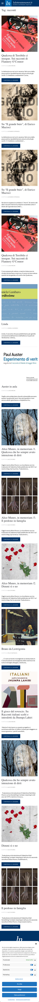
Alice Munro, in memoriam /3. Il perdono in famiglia (19, 519)
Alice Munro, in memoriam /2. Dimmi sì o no (19, 584)
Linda (5, 324)
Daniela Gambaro (13, 328)
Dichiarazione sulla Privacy (23, 999)
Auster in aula (9, 386)
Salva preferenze (19, 995)
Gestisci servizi (19, 979)
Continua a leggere (11, 80)
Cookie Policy (11, 999)
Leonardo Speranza (14, 131)
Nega (19, 989)
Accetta (19, 984)
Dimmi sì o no (10, 845)
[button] (36, 943)
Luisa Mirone (11, 65)
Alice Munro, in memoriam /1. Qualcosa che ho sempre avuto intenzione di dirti (19, 452)
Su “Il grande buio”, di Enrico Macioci (18, 125)
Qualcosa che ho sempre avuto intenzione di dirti (18, 781)
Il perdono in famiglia (14, 908)
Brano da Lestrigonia (13, 649)
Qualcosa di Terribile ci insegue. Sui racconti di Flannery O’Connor (15, 58)
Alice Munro (11, 459)
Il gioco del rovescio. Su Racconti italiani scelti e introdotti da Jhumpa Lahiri (17, 714)
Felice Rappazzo (12, 653)
